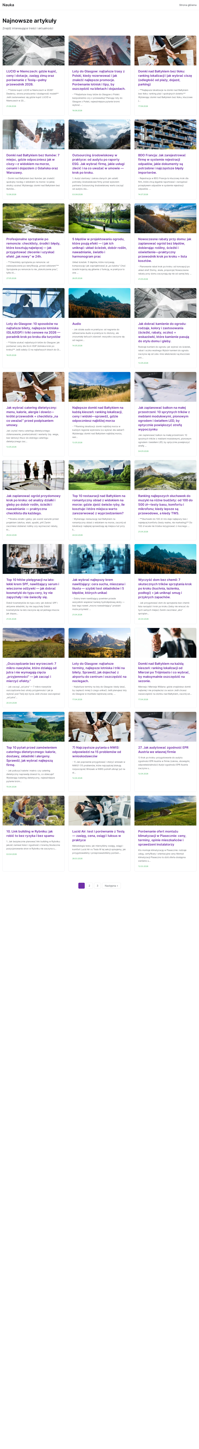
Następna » (111, 885)
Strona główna (188, 5)
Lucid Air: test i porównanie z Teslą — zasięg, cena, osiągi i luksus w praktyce (98, 836)
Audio (76, 324)
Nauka (8, 5)
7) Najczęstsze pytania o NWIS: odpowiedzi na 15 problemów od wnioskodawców (96, 752)
